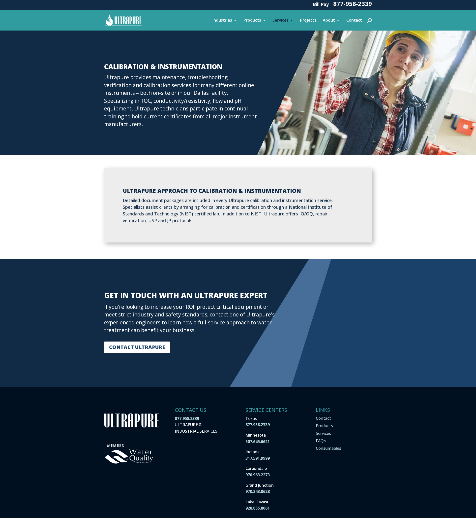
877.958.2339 (187, 418)
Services (280, 20)
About (329, 20)
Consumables (328, 448)
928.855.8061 (257, 508)
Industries (222, 20)
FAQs (321, 441)
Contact (354, 20)
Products (252, 20)
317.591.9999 (257, 458)
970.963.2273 (257, 475)
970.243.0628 (257, 491)
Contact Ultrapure (137, 347)
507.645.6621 (257, 441)
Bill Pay (321, 5)
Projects (308, 20)
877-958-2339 (352, 5)
